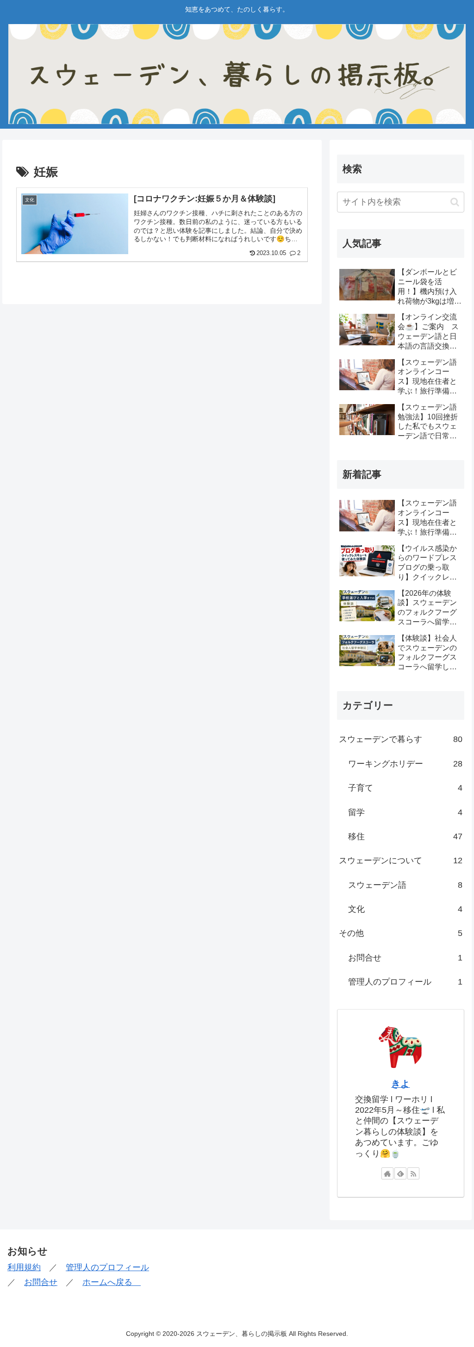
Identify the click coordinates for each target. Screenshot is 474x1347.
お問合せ (40, 1282)
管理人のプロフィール (107, 1267)
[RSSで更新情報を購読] (413, 1173)
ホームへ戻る (111, 1282)
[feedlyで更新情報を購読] (400, 1173)
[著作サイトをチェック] (387, 1173)
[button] (455, 202)
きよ (400, 1084)
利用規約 (24, 1267)
